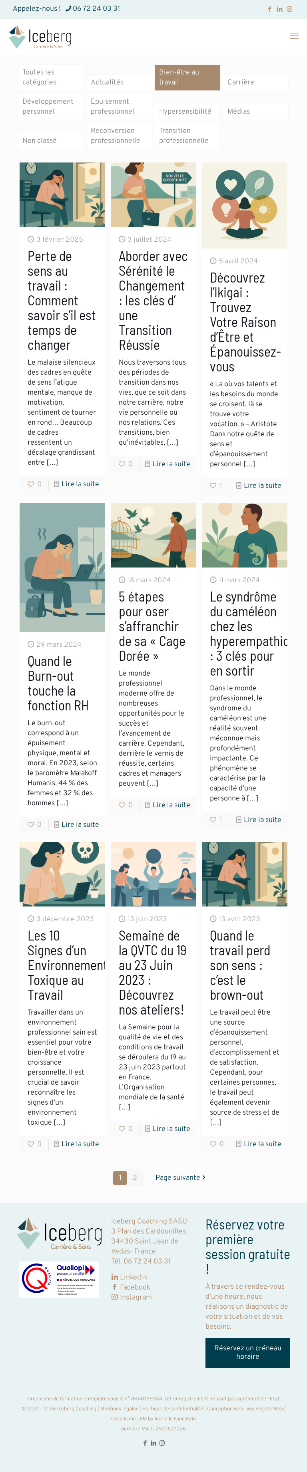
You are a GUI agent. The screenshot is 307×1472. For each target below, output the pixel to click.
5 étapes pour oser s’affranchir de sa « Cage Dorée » (152, 626)
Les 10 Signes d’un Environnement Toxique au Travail (68, 965)
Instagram (135, 1297)
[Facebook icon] (270, 10)
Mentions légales (119, 1409)
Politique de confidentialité (172, 1409)
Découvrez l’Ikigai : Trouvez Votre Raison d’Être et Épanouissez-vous (245, 321)
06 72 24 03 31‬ (96, 9)
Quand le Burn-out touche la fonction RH (58, 682)
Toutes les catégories (39, 77)
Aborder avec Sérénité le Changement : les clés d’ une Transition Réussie (153, 300)
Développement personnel (48, 106)
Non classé (39, 141)
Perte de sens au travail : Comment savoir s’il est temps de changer (62, 300)
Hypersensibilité (185, 111)
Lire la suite (80, 484)
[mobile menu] (294, 37)
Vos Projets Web (264, 1409)
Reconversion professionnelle (115, 136)
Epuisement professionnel (112, 106)
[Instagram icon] (290, 10)
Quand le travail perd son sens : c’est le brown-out (240, 965)
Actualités (107, 82)
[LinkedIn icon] (280, 10)
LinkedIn (133, 1277)
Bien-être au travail (179, 77)
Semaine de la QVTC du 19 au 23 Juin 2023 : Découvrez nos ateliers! (153, 972)
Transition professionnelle (184, 136)
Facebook (135, 1287)
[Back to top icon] (268, 1455)
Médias (238, 111)
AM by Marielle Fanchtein (167, 1419)
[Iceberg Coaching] (40, 37)
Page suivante (177, 1178)
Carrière (240, 82)
